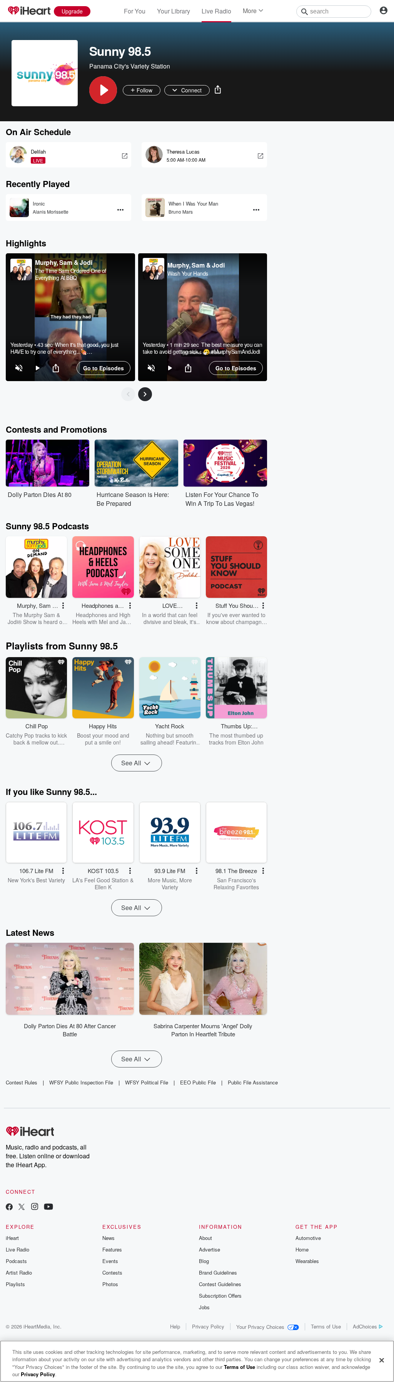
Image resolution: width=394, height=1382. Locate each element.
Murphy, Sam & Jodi (63, 262)
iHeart (12, 1237)
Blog (204, 1261)
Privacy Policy (208, 1326)
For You (134, 11)
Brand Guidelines (218, 1272)
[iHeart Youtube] (48, 1207)
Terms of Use (326, 1326)
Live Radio (216, 11)
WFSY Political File (146, 1082)
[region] (70, 317)
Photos (110, 1284)
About (205, 1237)
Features (112, 1249)
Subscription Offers (220, 1295)
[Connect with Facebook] (9, 1207)
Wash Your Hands (187, 273)
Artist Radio (19, 1272)
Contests (112, 1272)
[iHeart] (29, 11)
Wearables (307, 1261)
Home (302, 1249)
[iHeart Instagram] (34, 1207)
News (108, 1237)
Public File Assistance (253, 1082)
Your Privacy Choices (260, 1326)
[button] (103, 90)
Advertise (209, 1249)
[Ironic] (19, 207)
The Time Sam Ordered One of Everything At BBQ (70, 274)
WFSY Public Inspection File (81, 1082)
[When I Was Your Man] (155, 207)
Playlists (15, 1284)
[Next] (145, 394)
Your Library (173, 11)
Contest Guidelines (220, 1284)
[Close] (381, 1360)
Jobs (204, 1307)
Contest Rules (21, 1082)
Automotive (308, 1237)
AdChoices (365, 1326)
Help (175, 1326)
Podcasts (16, 1261)
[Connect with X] (21, 1207)
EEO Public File (198, 1082)
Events (110, 1261)
